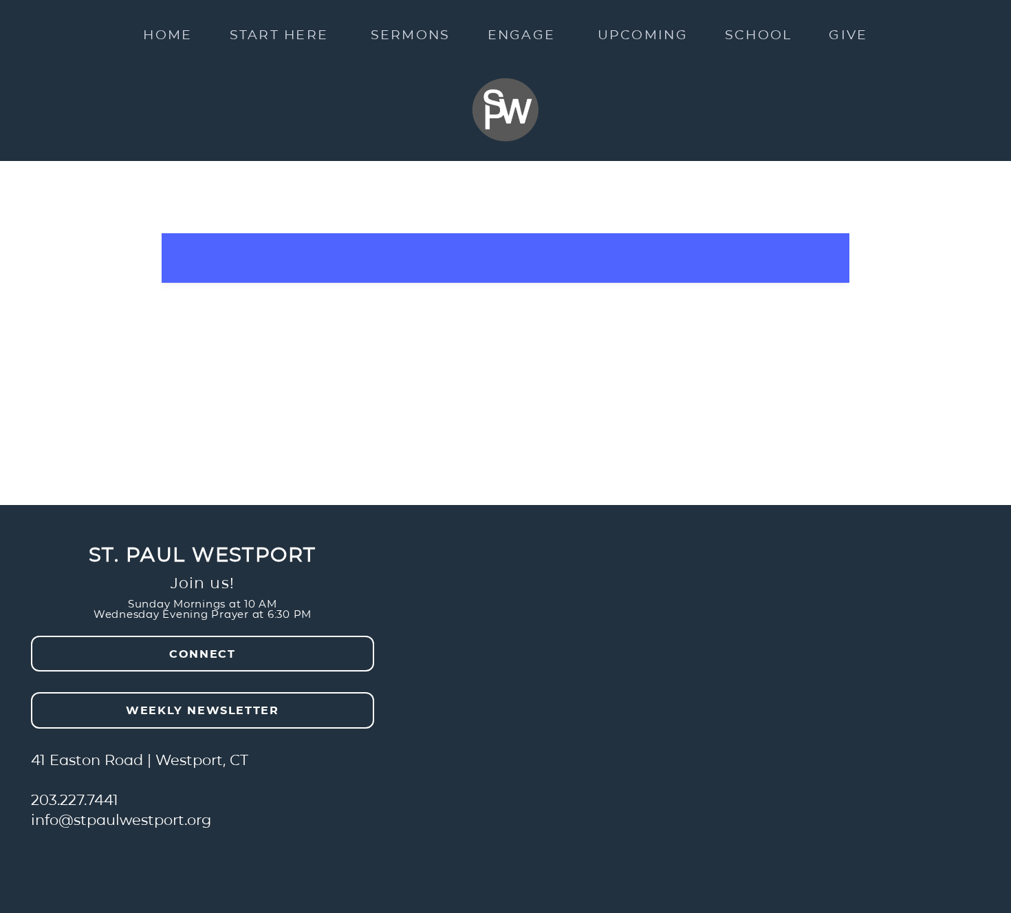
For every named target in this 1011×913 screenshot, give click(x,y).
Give (848, 33)
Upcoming (643, 33)
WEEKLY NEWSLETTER (202, 710)
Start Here (282, 33)
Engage (524, 33)
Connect (202, 653)
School (758, 33)
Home (167, 33)
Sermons (410, 33)
